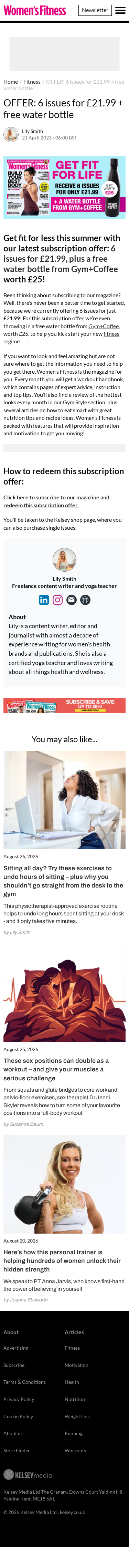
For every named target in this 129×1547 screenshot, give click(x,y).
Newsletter (95, 10)
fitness (111, 333)
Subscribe (13, 1365)
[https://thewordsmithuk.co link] (85, 600)
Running (74, 1433)
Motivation (76, 1365)
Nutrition (75, 1399)
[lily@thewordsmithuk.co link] (71, 600)
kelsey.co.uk (72, 1512)
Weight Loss (77, 1416)
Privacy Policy (18, 1399)
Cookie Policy (18, 1416)
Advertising (15, 1348)
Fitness (32, 81)
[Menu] (120, 10)
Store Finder (16, 1450)
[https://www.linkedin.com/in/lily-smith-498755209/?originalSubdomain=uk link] (44, 600)
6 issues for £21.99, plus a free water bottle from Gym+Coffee (60, 258)
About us (13, 1433)
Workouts (75, 1450)
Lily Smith (32, 131)
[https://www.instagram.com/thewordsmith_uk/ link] (58, 600)
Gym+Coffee (103, 326)
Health (72, 1382)
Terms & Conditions (24, 1382)
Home (10, 81)
